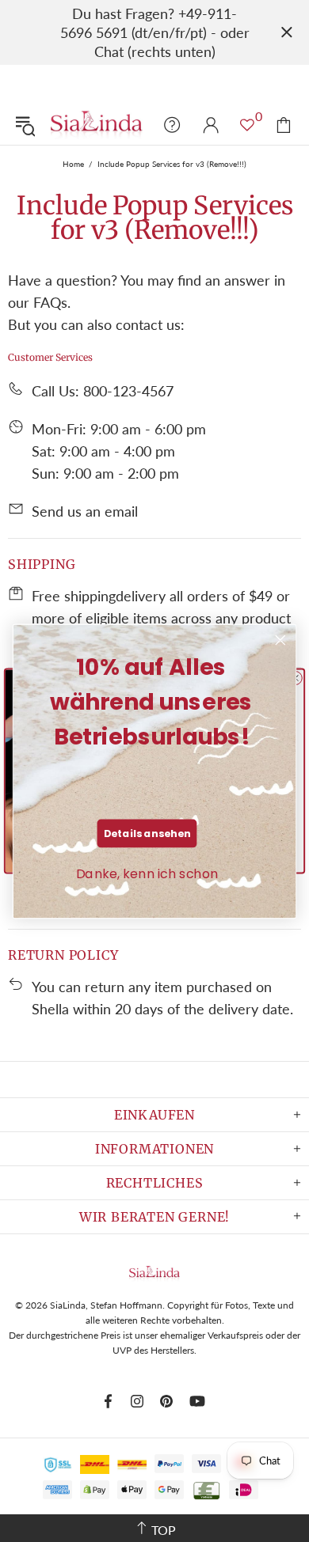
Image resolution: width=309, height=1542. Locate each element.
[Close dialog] (280, 640)
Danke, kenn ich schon (147, 872)
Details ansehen (147, 832)
